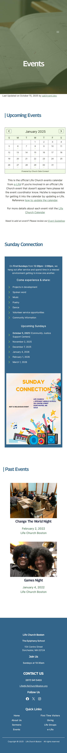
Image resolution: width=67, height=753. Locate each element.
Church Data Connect (40, 171)
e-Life (17, 184)
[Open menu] (58, 32)
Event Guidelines (56, 221)
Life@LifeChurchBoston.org (34, 686)
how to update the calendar (41, 200)
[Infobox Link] (33, 511)
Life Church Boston (33, 634)
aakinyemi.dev (49, 95)
